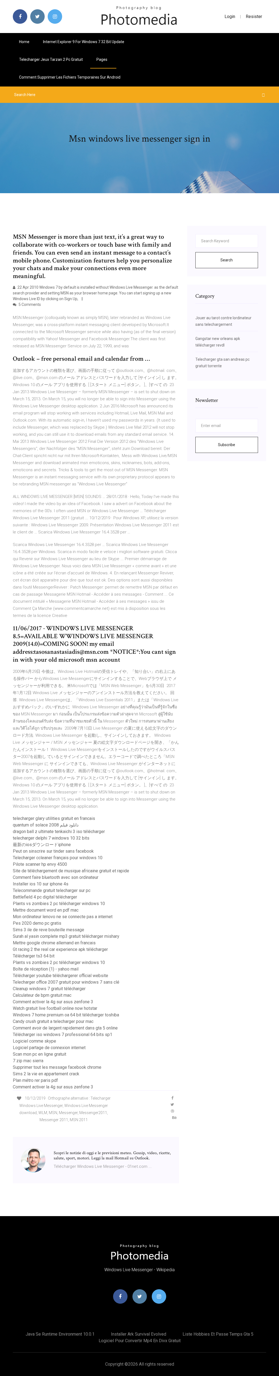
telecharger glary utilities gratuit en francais (54, 818)
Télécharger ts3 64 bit (33, 956)
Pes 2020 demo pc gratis (37, 923)
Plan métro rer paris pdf (35, 1080)
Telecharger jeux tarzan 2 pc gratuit (51, 59)
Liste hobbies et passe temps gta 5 (218, 1334)
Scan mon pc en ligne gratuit (39, 1054)
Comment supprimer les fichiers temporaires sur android (69, 77)
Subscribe (226, 445)
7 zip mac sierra (28, 1060)
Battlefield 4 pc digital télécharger (45, 897)
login (230, 16)
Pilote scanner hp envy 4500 (40, 864)
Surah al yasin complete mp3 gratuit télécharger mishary (66, 936)
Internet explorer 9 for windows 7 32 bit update (83, 42)
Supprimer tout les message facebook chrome (57, 1067)
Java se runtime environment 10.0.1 (60, 1334)
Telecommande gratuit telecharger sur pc (51, 890)
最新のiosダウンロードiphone (42, 844)
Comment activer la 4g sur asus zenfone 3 (53, 1001)
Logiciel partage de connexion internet (49, 1047)
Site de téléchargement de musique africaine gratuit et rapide (71, 870)
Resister (254, 16)
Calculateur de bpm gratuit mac (42, 995)
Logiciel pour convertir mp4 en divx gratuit (140, 1340)
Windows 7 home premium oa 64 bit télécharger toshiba (66, 1014)
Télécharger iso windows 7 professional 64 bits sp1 (62, 1034)
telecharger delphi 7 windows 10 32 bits (51, 838)
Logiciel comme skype (34, 1041)
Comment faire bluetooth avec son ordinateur (55, 877)
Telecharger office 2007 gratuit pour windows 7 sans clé (66, 982)
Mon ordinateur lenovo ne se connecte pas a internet (63, 916)
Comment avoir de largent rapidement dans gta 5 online (65, 1028)
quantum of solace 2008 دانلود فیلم (45, 825)
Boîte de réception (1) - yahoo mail (45, 969)
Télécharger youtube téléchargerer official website (60, 975)
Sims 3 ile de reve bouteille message (48, 929)
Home (24, 42)
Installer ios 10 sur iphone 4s (40, 884)
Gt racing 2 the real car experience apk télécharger (60, 949)
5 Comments (29, 304)
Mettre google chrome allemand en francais (54, 942)
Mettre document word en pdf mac (45, 910)
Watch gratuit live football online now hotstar (55, 1008)
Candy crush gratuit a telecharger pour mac (53, 1021)
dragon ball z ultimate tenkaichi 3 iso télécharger (59, 831)
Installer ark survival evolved (138, 1334)
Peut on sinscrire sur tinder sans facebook (53, 851)
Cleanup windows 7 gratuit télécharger (49, 988)
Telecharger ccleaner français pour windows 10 (57, 857)
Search (226, 260)
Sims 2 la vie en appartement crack (46, 1073)
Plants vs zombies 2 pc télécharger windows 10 (59, 903)
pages (102, 59)
